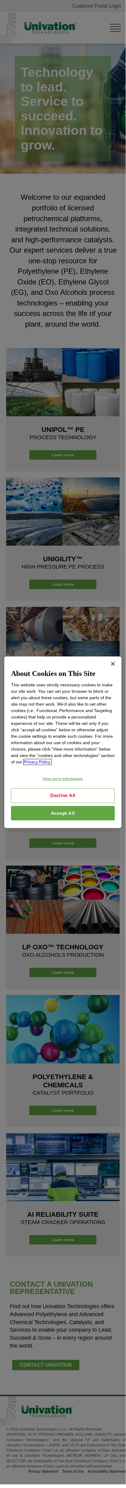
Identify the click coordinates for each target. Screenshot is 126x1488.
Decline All (62, 795)
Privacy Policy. (37, 761)
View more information (63, 779)
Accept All (63, 813)
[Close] (113, 663)
